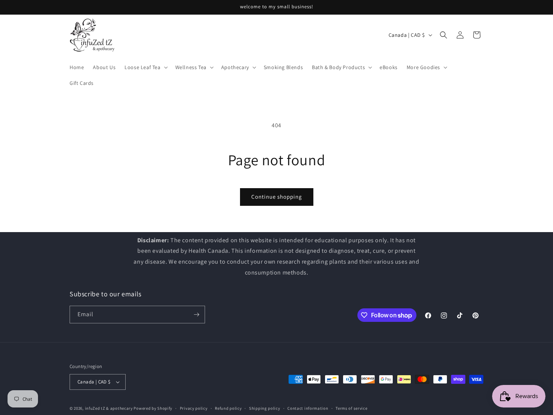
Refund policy (228, 408)
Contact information (307, 408)
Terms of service (351, 408)
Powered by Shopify (153, 408)
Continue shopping (276, 196)
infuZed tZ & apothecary (109, 408)
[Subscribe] (196, 314)
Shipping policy (264, 408)
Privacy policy (194, 408)
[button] (145, 67)
